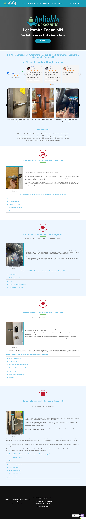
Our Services (31, 3)
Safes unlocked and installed (16, 374)
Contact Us (60, 3)
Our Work (45, 3)
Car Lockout (12, 274)
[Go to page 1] (51, 84)
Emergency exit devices (15, 470)
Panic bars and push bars (15, 477)
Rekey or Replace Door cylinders (17, 284)
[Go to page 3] (53, 84)
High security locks (14, 371)
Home (24, 3)
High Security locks (14, 467)
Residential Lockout (14, 201)
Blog (38, 3)
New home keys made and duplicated (18, 364)
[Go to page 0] (50, 84)
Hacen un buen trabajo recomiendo (68, 73)
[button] (6, 105)
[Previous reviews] (25, 74)
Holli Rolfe (33, 66)
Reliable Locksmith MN (47, 497)
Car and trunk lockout (14, 198)
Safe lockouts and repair (15, 207)
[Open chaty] (82, 515)
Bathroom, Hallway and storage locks (18, 367)
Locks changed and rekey (15, 358)
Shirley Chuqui (70, 66)
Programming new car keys (16, 281)
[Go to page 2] (52, 84)
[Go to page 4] (54, 84)
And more (11, 211)
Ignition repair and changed (16, 287)
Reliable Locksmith (15, 73)
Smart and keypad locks (15, 473)
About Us (53, 3)
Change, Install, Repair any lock (17, 464)
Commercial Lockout (14, 204)
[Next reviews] (79, 74)
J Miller (50, 66)
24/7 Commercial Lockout (15, 457)
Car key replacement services (16, 278)
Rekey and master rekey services (17, 460)
